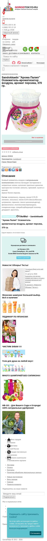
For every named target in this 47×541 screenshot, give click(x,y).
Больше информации (18, 528)
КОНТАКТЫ (35, 53)
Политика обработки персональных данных (24, 473)
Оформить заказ (9, 44)
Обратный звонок (10, 33)
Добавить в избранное (10, 148)
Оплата (10, 467)
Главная (10, 482)
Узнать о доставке (23, 258)
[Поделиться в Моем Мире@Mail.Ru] (20, 169)
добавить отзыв (17, 152)
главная (6, 48)
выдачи (9, 19)
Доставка (10, 465)
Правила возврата (14, 484)
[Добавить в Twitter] (13, 169)
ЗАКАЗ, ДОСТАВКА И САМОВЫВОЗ (16, 53)
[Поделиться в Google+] (16, 169)
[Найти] (3, 69)
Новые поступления (14, 477)
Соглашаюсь (35, 533)
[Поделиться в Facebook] (10, 169)
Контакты (10, 470)
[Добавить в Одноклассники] (6, 169)
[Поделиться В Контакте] (3, 169)
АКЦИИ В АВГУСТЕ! (10, 51)
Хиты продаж (12, 479)
